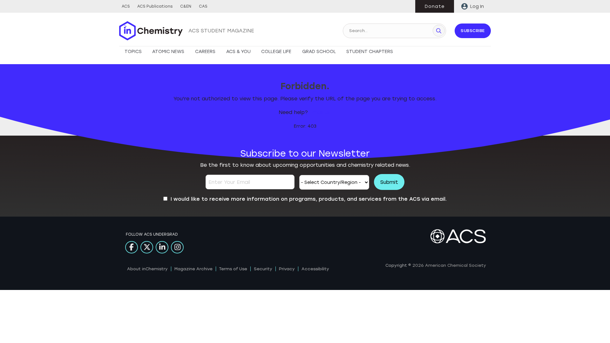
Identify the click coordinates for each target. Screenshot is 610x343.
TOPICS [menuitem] (133, 51)
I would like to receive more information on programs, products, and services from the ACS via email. (309, 199)
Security (263, 268)
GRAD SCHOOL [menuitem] (319, 51)
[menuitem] (472, 6)
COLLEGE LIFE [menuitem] (276, 51)
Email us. (320, 112)
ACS (126, 6)
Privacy (287, 268)
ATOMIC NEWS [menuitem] (168, 51)
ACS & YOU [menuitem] (238, 51)
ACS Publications (155, 6)
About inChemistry (147, 268)
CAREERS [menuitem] (205, 51)
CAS (203, 6)
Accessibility (315, 268)
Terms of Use (233, 268)
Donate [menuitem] (434, 6)
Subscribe (473, 30)
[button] (438, 31)
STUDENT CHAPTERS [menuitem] (369, 51)
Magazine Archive (193, 268)
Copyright (396, 265)
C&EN (185, 6)
